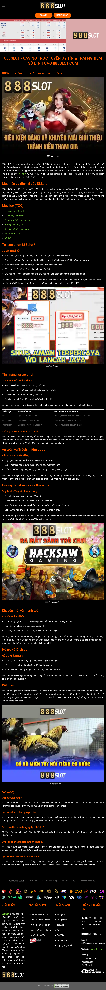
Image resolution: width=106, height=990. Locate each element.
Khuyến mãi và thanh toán (17, 229)
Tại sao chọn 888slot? (15, 211)
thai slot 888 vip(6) (49, 881)
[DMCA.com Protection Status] (61, 986)
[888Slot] (53, 6)
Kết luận (8, 238)
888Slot (5, 914)
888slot (22, 174)
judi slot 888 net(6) (68, 881)
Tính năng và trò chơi (14, 215)
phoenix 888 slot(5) (88, 881)
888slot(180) (32, 881)
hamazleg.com (97, 949)
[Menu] (3, 6)
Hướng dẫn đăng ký (14, 224)
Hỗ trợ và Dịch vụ (12, 234)
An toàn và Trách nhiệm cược (18, 220)
